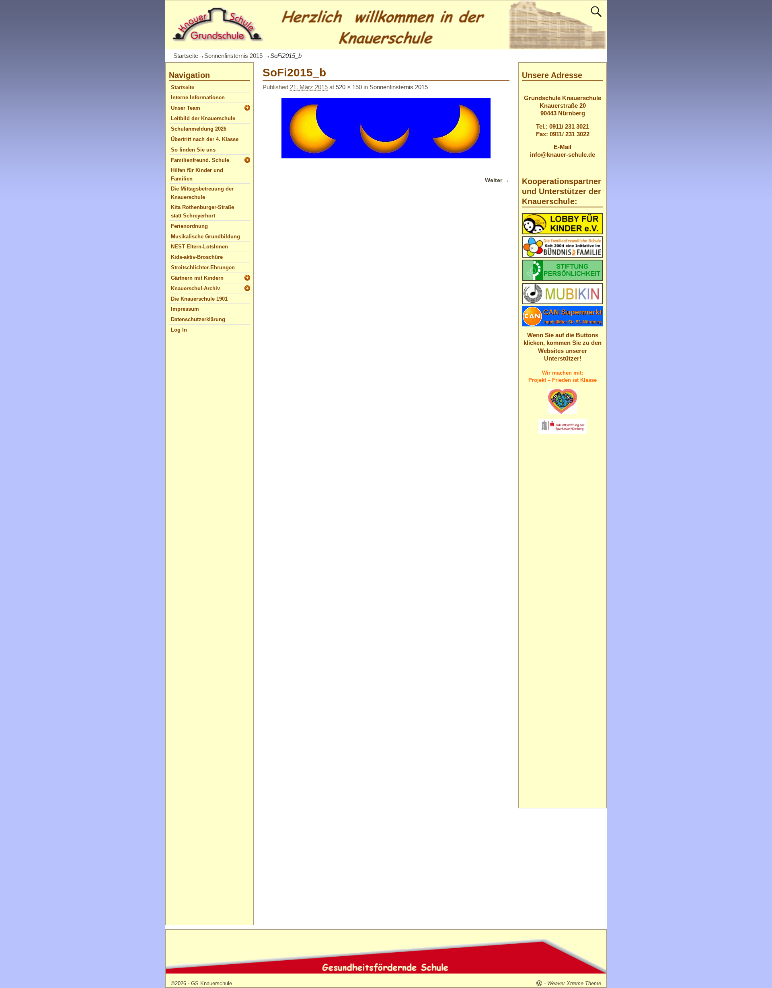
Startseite (185, 55)
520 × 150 (349, 87)
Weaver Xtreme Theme (574, 983)
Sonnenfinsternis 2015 (233, 55)
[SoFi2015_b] (386, 133)
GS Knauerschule (211, 983)
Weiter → (497, 180)
